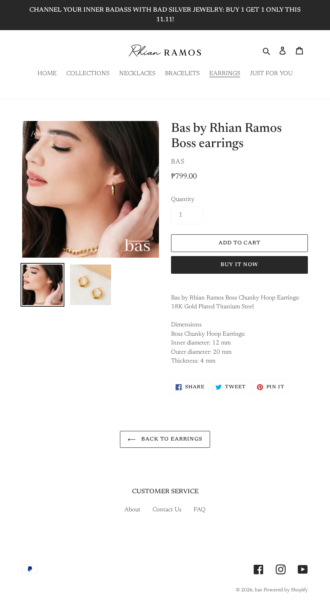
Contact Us (167, 510)
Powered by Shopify (286, 590)
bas (258, 590)
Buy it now (239, 264)
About (132, 510)
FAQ (200, 510)
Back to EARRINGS (171, 439)
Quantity (182, 200)
